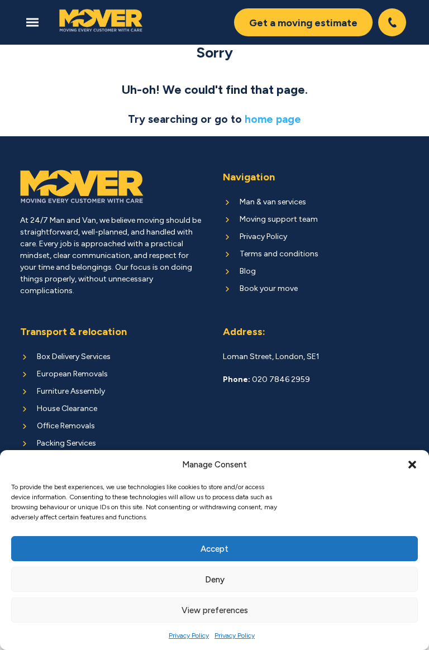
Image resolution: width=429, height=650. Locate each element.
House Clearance (67, 408)
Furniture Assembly (71, 391)
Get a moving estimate (303, 23)
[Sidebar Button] (35, 22)
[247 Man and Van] (101, 20)
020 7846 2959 (393, 22)
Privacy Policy (189, 635)
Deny (215, 580)
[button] (412, 464)
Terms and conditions (279, 254)
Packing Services (66, 443)
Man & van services (273, 202)
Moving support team (279, 219)
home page (273, 119)
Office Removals (66, 426)
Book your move (269, 288)
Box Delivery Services (74, 356)
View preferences (215, 610)
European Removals (72, 374)
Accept (214, 549)
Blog (248, 271)
